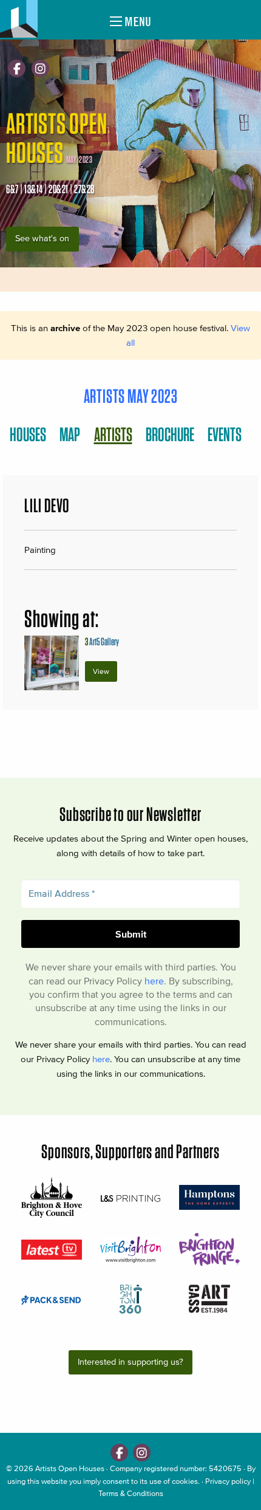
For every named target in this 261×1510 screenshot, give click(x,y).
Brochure (170, 434)
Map (69, 434)
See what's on (42, 238)
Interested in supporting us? (130, 1362)
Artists (113, 434)
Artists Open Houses (69, 1468)
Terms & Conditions (130, 1493)
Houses (28, 434)
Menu (136, 21)
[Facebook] (16, 68)
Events (225, 434)
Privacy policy (228, 1481)
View (101, 671)
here (154, 980)
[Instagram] (40, 68)
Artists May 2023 (131, 396)
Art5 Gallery (102, 641)
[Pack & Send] (51, 1299)
